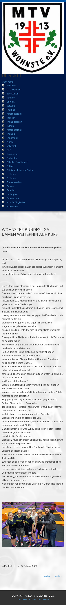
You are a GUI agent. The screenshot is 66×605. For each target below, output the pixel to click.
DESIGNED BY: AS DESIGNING (33, 599)
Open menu (8, 82)
